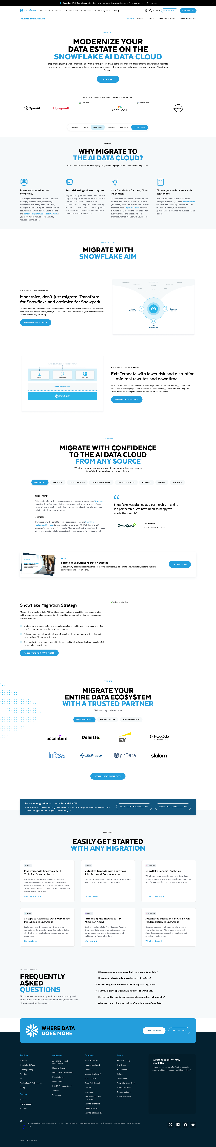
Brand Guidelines (91, 1083)
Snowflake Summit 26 (93, 1113)
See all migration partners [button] (107, 776)
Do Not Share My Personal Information (127, 1123)
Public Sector (57, 1081)
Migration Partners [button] (168, 19)
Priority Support (26, 1104)
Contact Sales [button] (108, 79)
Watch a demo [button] (179, 1030)
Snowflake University (125, 1083)
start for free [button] (188, 10)
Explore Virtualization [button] (126, 399)
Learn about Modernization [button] (134, 806)
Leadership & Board (92, 1065)
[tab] (39, 482)
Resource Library (123, 1060)
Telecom (55, 1091)
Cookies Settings (106, 1123)
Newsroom (89, 1092)
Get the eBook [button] (180, 564)
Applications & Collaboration (31, 1083)
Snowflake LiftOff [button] (188, 19)
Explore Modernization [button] (35, 322)
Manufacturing (58, 1077)
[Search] (150, 10)
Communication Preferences (89, 1123)
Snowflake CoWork (27, 1065)
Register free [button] (151, 3)
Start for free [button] (154, 1030)
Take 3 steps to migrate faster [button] (39, 652)
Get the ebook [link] (30, 941)
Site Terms (73, 1123)
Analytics (23, 1074)
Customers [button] (97, 127)
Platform (23, 1060)
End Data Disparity (92, 1108)
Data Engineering (26, 1069)
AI (21, 1078)
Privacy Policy (63, 1123)
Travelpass (98, 501)
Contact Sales (140, 127)
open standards (133, 207)
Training (120, 1074)
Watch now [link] (90, 941)
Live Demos (121, 1065)
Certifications (122, 1078)
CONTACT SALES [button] (169, 10)
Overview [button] (130, 19)
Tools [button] (85, 127)
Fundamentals (122, 1069)
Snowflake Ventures (92, 1104)
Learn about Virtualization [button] (173, 806)
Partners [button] (111, 127)
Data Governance (124, 1097)
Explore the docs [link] (31, 896)
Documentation (123, 1092)
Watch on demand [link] (154, 896)
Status (22, 1108)
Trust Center (89, 1078)
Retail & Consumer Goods (62, 1086)
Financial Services (59, 1068)
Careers (87, 1069)
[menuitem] (45, 11)
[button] (212, 3)
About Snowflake (91, 1060)
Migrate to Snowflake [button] (33, 18)
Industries (57, 1055)
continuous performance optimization (40, 213)
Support (23, 1099)
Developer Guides (124, 1088)
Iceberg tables (189, 201)
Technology (56, 1095)
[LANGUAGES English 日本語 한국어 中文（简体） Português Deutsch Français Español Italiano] (146, 10)
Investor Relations (92, 1074)
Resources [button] (124, 127)
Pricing (22, 1088)
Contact (88, 1088)
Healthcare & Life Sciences (62, 1072)
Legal (29, 1126)
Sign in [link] (156, 10)
